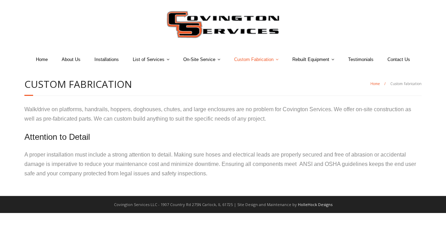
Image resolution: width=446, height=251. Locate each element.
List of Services (148, 59)
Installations (106, 59)
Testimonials (361, 59)
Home (42, 59)
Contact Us (398, 59)
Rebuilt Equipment (310, 59)
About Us (71, 59)
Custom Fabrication (254, 59)
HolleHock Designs (315, 204)
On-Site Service (199, 59)
